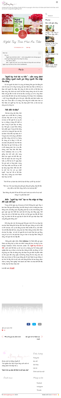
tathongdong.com (18, 47)
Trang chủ (36, 357)
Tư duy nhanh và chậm (52, 55)
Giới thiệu (35, 364)
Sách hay (28, 47)
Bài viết (35, 361)
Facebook (39, 383)
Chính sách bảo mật (38, 371)
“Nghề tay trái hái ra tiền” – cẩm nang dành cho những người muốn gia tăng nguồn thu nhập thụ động (23, 58)
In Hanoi (54, 395)
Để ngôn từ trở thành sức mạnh (33, 338)
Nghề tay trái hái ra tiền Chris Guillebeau (15, 64)
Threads (38, 390)
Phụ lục (7, 55)
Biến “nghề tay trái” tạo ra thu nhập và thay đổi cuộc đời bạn (23, 62)
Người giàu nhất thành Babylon (52, 66)
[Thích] (2, 330)
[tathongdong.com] (9, 5)
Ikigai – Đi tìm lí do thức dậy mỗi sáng (52, 34)
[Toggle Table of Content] (39, 53)
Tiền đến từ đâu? (10, 60)
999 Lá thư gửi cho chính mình (13, 337)
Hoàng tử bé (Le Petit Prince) (52, 44)
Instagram (39, 386)
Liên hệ (35, 368)
